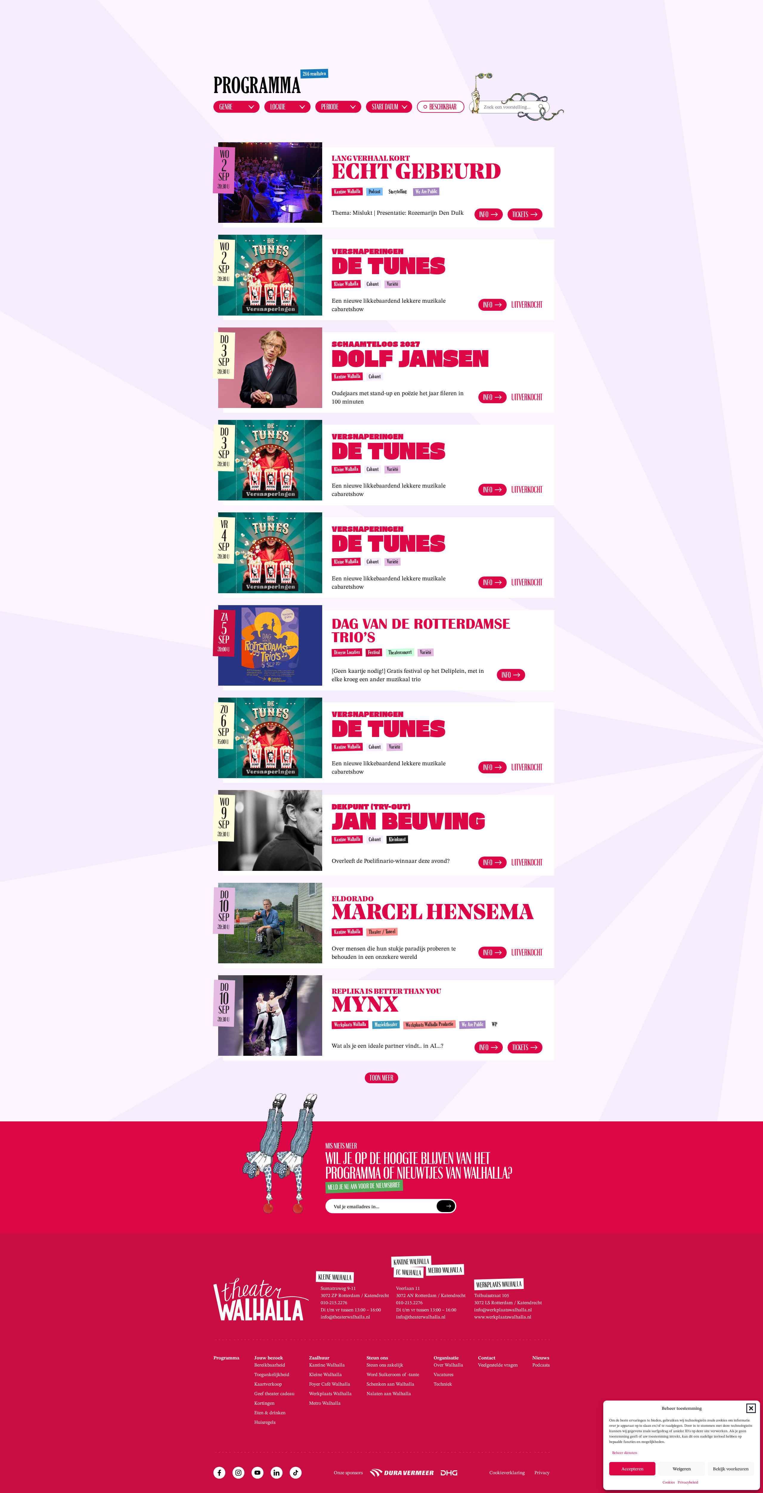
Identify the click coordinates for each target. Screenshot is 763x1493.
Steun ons (377, 1357)
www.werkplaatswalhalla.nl (502, 1316)
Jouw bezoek (268, 1357)
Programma (226, 1357)
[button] (751, 1408)
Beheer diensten (624, 1452)
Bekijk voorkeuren (731, 1469)
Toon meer (381, 1077)
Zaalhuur (319, 1357)
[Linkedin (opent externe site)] (277, 1473)
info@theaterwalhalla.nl (345, 1316)
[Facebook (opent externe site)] (219, 1473)
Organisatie (446, 1357)
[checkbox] (440, 107)
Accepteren (632, 1469)
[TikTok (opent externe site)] (296, 1473)
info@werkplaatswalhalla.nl (503, 1309)
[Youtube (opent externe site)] (257, 1473)
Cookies (669, 1482)
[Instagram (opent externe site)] (238, 1473)
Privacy (542, 1472)
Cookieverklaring (507, 1472)
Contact (486, 1357)
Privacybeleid (688, 1482)
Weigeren (682, 1469)
